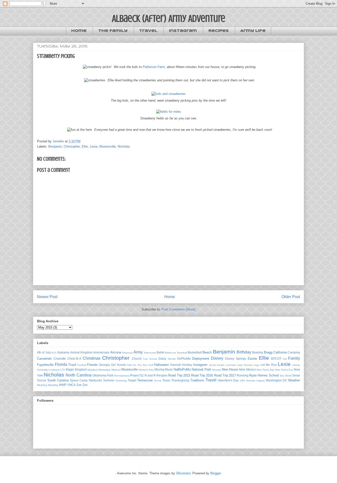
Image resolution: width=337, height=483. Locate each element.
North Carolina (78, 375)
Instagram (183, 31)
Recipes (218, 31)
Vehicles (250, 380)
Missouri (116, 369)
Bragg (268, 352)
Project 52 (137, 375)
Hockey (187, 364)
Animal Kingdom (81, 352)
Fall (285, 358)
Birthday (244, 352)
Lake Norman (244, 365)
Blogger (215, 473)
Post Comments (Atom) (178, 309)
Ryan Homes (258, 375)
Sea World (286, 375)
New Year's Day (265, 369)
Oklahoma (99, 375)
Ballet (160, 352)
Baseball (182, 352)
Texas (166, 380)
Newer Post (47, 297)
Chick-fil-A (74, 358)
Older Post (290, 297)
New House (230, 369)
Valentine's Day (228, 380)
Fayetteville (45, 365)
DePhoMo (184, 358)
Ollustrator (183, 473)
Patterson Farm (154, 67)
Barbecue (170, 352)
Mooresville (107, 146)
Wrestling (53, 385)
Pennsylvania (121, 375)
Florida (61, 364)
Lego (257, 365)
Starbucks (95, 380)
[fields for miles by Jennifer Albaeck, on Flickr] (168, 111)
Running (242, 375)
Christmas (91, 358)
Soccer (41, 380)
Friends (92, 365)
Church (137, 358)
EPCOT (276, 358)
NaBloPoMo (182, 369)
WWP (62, 384)
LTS (62, 369)
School (274, 375)
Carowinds (44, 358)
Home (79, 31)
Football (81, 365)
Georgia (104, 364)
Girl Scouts (118, 364)
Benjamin (55, 146)
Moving (159, 369)
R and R (150, 375)
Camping (294, 352)
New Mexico (247, 369)
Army (138, 352)
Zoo (85, 384)
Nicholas (124, 146)
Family (294, 358)
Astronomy (150, 352)
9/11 (54, 352)
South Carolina (58, 380)
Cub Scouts (150, 358)
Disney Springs (235, 358)
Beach (207, 352)
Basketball (195, 352)
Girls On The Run (137, 365)
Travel (148, 31)
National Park (201, 369)
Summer (108, 380)
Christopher (72, 146)
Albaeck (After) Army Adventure (168, 18)
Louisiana (54, 369)
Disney (217, 358)
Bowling (257, 352)
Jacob (212, 365)
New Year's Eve (284, 369)
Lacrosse (230, 365)
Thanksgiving (180, 380)
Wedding (42, 385)
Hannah (175, 364)
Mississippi (105, 369)
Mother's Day (146, 369)
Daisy (162, 358)
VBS (242, 380)
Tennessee (145, 380)
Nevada (216, 369)
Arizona (115, 352)
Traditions (197, 380)
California (280, 352)
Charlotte (60, 358)
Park (110, 375)
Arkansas (127, 352)
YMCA (71, 384)
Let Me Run (269, 364)
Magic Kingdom (76, 369)
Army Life (253, 31)
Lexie (93, 146)
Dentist (172, 358)
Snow (296, 375)
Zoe (79, 384)
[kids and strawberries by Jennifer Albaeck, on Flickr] (168, 94)
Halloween (161, 365)
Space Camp (79, 380)
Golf (151, 365)
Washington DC (276, 380)
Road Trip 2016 (202, 375)
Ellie (85, 146)
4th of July (44, 352)
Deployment (200, 358)
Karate (221, 365)
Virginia (260, 380)
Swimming (121, 380)
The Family (113, 31)
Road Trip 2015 (179, 375)
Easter (252, 358)
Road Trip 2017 (225, 375)
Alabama (63, 352)
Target (132, 380)
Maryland (93, 369)
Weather (294, 380)
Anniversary (101, 352)
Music (169, 369)
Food (72, 365)
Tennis (157, 380)
